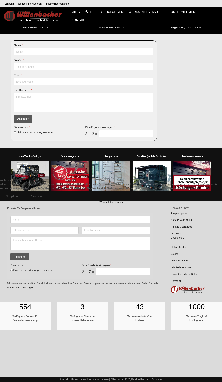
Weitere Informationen (111, 202)
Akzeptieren (12, 196)
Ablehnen (36, 196)
